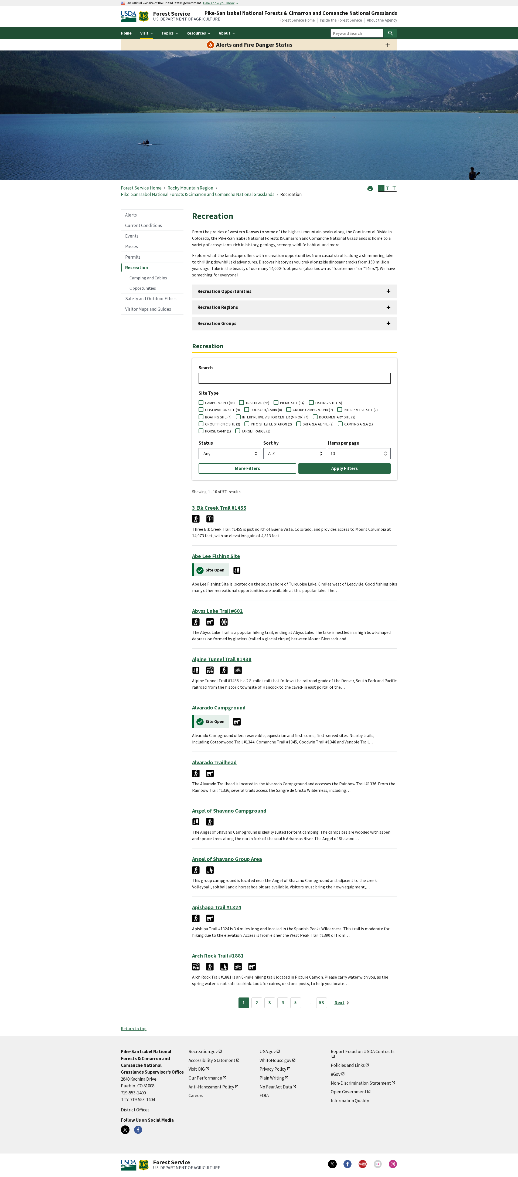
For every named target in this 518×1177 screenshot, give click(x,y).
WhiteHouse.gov (275, 1060)
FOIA (264, 1095)
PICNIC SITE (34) (292, 402)
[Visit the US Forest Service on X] (332, 1164)
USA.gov (268, 1051)
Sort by (271, 443)
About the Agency (382, 20)
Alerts (131, 215)
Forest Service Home (297, 20)
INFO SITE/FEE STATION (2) (271, 424)
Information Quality (350, 1101)
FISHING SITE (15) (328, 402)
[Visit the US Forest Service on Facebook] (347, 1164)
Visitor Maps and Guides (148, 309)
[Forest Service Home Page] (144, 16)
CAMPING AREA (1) (358, 424)
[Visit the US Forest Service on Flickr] (377, 1164)
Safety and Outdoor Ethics (150, 299)
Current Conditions (143, 225)
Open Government (348, 1092)
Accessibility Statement (212, 1060)
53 (321, 1003)
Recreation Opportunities (224, 291)
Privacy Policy (273, 1069)
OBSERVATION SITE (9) (222, 409)
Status (206, 443)
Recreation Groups (216, 323)
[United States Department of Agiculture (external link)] (130, 16)
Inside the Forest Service (341, 20)
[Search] (390, 33)
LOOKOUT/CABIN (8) (266, 409)
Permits (133, 257)
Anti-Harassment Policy (211, 1087)
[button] (370, 188)
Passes (131, 246)
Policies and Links (348, 1065)
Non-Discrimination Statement (361, 1083)
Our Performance (205, 1078)
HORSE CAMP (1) (218, 431)
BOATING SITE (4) (218, 417)
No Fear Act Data (276, 1087)
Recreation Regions (217, 307)
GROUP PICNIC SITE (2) (222, 424)
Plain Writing (272, 1078)
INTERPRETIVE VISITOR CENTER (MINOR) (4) (275, 417)
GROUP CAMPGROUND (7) (313, 409)
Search (206, 368)
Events (131, 236)
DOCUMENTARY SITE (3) (337, 417)
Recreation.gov (203, 1051)
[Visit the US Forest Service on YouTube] (362, 1164)
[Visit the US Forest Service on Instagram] (392, 1164)
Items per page (343, 443)
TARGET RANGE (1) (256, 431)
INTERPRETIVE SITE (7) (361, 409)
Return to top (133, 1028)
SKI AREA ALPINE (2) (318, 424)
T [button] (381, 188)
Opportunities (143, 288)
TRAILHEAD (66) (257, 402)
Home (126, 33)
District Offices (135, 1110)
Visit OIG (197, 1069)
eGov (335, 1074)
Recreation (136, 267)
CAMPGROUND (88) (220, 402)
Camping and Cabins (148, 277)
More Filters (247, 468)
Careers (196, 1095)
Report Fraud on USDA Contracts (362, 1051)
